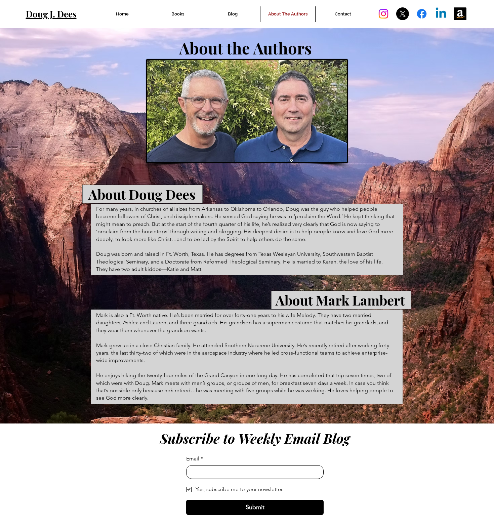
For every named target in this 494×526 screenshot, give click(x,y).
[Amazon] (460, 13)
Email (194, 458)
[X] (402, 13)
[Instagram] (383, 13)
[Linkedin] (441, 13)
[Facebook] (421, 13)
